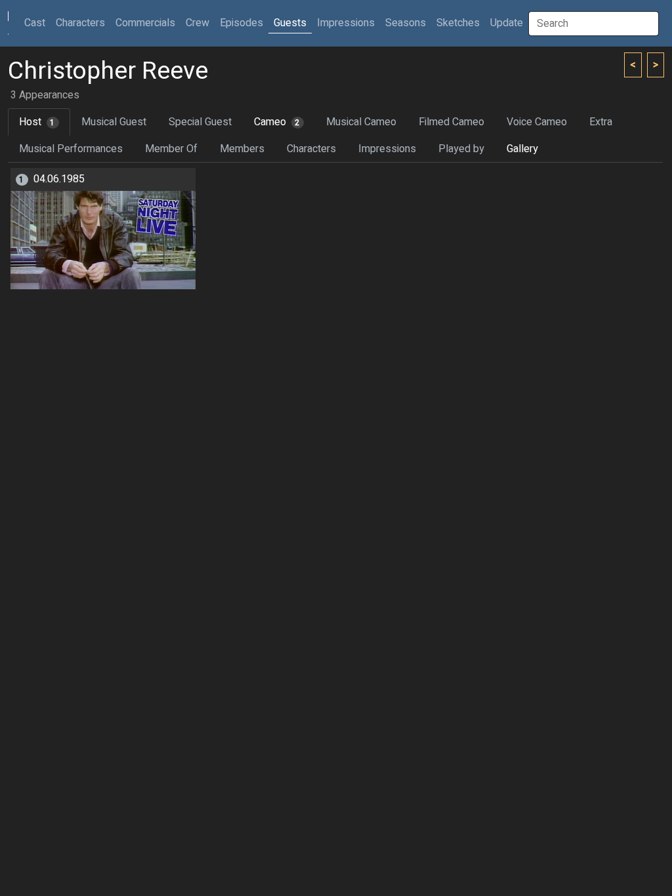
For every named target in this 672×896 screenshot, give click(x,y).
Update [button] (506, 23)
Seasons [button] (405, 23)
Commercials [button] (145, 23)
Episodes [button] (241, 23)
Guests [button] (290, 23)
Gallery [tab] (522, 149)
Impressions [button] (346, 23)
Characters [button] (80, 23)
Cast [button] (37, 22)
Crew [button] (197, 23)
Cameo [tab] (277, 122)
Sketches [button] (458, 23)
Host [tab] (37, 122)
